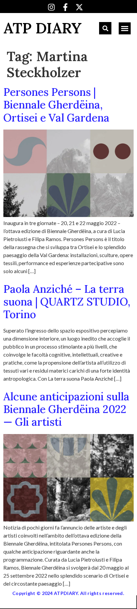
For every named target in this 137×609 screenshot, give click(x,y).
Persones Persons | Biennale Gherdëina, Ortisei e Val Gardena (56, 105)
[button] (105, 28)
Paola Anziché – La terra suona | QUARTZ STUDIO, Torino (66, 302)
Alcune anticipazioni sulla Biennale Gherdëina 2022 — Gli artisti (66, 409)
